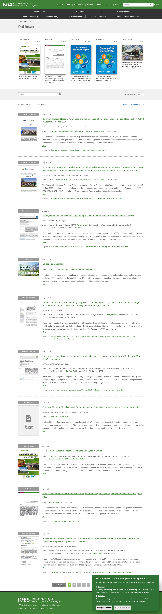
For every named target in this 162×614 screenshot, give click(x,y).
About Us (59, 5)
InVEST (75, 247)
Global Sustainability (30, 17)
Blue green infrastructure (111, 390)
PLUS (81, 247)
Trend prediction (122, 247)
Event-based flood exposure (73, 572)
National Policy (52, 17)
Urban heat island (57, 390)
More (44, 146)
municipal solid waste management (63, 198)
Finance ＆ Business (97, 17)
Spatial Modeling (56, 572)
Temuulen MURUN (55, 502)
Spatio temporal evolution (92, 247)
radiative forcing (56, 339)
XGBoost (84, 390)
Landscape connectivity (72, 390)
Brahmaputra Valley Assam (121, 572)
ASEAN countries (57, 521)
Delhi (122, 390)
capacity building (82, 198)
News (68, 5)
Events (90, 5)
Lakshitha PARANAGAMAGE (95, 131)
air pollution (71, 336)
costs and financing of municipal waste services (105, 198)
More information (148, 582)
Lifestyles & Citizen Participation (126, 17)
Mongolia (68, 247)
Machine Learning (105, 572)
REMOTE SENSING (91, 572)
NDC (65, 521)
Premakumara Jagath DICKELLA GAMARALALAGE (66, 131)
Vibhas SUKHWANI (71, 269)
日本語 (156, 4)
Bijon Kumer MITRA (86, 269)
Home (20, 21)
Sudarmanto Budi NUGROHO (59, 416)
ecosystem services (57, 247)
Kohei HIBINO (53, 456)
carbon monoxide (98, 336)
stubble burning (68, 339)
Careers (109, 5)
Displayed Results (129, 94)
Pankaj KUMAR (82, 225)
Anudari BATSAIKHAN (56, 269)
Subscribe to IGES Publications (131, 104)
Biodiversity (80, 11)
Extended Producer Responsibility (94, 150)
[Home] (22, 5)
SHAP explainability (95, 390)
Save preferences (104, 607)
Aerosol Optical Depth (58, 336)
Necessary (102, 587)
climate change (110, 336)
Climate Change (39, 11)
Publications (79, 5)
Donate (118, 5)
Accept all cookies (122, 607)
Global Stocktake (74, 521)
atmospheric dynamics (83, 336)
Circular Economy (123, 11)
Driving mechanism (109, 247)
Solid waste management (59, 150)
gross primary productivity (126, 336)
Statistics (101, 596)
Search (151, 3)
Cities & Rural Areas (74, 17)
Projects (99, 5)
